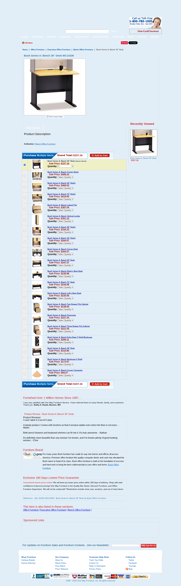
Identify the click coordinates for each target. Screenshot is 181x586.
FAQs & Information (97, 566)
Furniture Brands (28, 560)
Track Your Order (96, 560)
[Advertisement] (51, 6)
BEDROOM (51, 37)
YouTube (132, 566)
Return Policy (60, 563)
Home (25, 50)
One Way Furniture (39, 25)
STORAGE (154, 37)
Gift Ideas (29, 43)
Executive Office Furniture (59, 50)
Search (114, 31)
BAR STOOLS (37, 37)
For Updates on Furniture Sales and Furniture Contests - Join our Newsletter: (65, 545)
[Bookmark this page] (41, 43)
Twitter (131, 560)
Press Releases (61, 569)
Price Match (60, 566)
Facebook (133, 563)
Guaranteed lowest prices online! (38, 482)
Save (125, 43)
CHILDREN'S (65, 37)
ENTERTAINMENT (81, 37)
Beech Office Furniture (83, 50)
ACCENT (24, 37)
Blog (130, 569)
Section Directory (28, 563)
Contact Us (93, 563)
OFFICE (131, 37)
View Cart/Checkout (148, 31)
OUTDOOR (142, 37)
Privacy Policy (95, 569)
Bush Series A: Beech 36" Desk (143, 158)
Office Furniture (37, 50)
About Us (59, 560)
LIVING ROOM (118, 37)
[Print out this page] (55, 43)
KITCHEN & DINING (100, 37)
